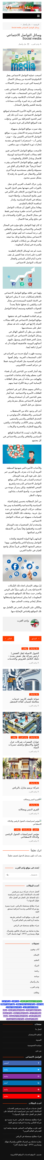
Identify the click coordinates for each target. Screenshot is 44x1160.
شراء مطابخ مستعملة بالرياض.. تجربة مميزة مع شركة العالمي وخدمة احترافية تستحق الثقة (22, 909)
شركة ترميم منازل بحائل (26, 1004)
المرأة (36, 966)
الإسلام (36, 955)
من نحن (38, 1051)
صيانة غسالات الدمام (16, 1010)
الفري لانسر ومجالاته (28, 809)
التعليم (36, 830)
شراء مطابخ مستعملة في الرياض (26, 925)
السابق (34, 639)
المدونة (38, 1040)
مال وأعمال (22, 44)
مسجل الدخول (24, 856)
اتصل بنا (38, 1029)
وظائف (25, 648)
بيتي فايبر (15, 1001)
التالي (9, 639)
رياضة (36, 971)
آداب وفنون (34, 949)
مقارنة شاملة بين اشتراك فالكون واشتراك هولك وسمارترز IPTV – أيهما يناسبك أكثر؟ (23, 932)
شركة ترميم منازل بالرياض (25, 787)
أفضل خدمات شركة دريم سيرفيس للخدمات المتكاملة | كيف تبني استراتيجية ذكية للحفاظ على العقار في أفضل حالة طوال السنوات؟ (23, 896)
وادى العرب (35, 44)
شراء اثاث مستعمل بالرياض (31, 1001)
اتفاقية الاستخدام (35, 1035)
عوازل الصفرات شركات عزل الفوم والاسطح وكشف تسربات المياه (23, 745)
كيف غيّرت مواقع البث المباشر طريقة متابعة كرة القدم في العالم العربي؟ (24, 918)
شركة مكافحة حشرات (15, 1019)
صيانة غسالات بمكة (21, 1013)
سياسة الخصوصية (34, 1045)
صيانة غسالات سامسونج (18, 1016)
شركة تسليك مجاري (14, 1007)
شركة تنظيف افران (33, 1010)
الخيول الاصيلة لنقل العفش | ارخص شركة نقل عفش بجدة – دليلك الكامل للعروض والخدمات (23, 656)
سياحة (36, 976)
